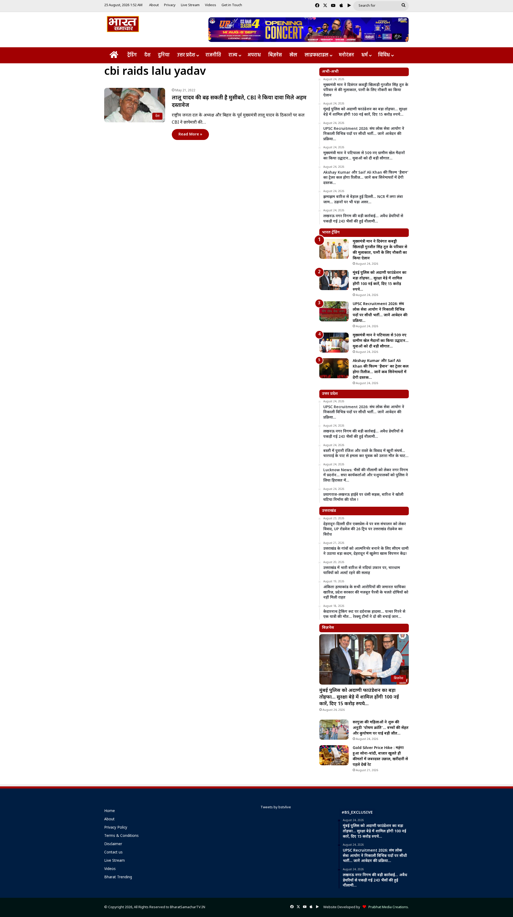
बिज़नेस (275, 55)
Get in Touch (231, 5)
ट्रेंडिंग (132, 55)
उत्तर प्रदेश (186, 55)
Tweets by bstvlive (276, 807)
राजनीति (213, 55)
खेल (293, 55)
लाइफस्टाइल (316, 55)
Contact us (113, 852)
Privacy (170, 5)
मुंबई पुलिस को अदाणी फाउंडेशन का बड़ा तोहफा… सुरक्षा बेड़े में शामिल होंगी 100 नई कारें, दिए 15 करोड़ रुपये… (359, 697)
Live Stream (190, 5)
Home (109, 811)
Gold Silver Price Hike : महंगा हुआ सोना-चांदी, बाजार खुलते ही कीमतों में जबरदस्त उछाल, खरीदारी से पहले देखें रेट (380, 756)
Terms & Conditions (121, 836)
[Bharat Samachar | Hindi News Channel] (123, 24)
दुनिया (164, 55)
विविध (384, 55)
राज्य (232, 55)
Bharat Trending (118, 877)
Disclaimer (113, 844)
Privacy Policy (115, 827)
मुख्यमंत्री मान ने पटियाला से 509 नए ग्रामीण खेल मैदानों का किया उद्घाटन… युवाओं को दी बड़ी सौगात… (381, 341)
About (154, 5)
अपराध (254, 55)
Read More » (190, 134)
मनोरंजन (346, 55)
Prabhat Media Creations (387, 907)
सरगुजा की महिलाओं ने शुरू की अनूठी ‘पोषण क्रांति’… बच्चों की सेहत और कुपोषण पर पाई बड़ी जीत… (381, 728)
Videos (210, 5)
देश (147, 55)
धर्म (365, 55)
